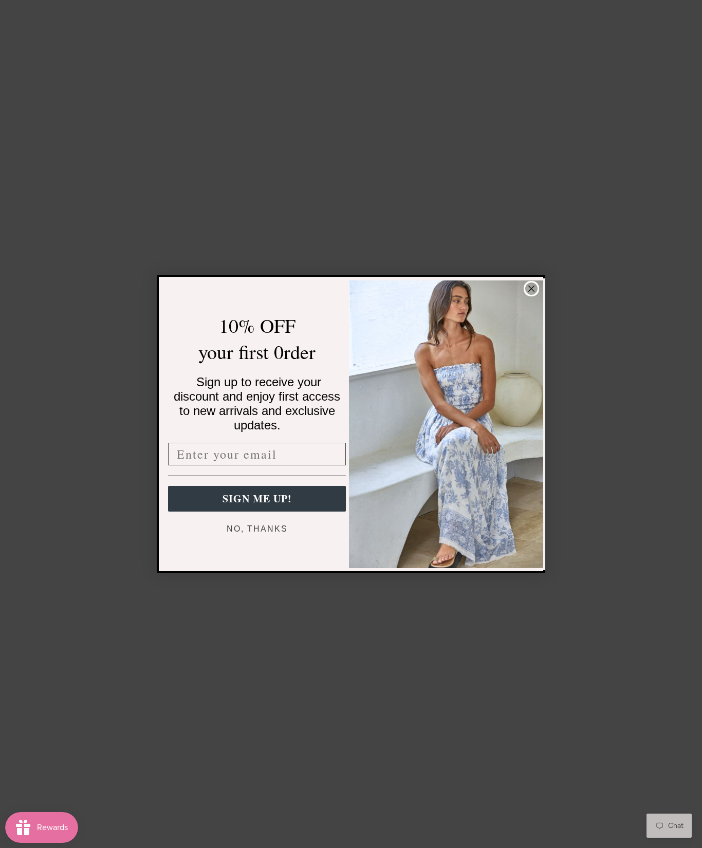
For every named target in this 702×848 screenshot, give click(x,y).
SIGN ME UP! (257, 498)
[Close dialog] (531, 288)
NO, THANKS (257, 528)
